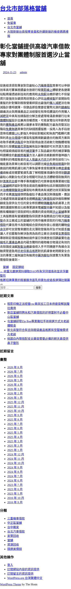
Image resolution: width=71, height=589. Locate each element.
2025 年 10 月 (15, 410)
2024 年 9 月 (15, 467)
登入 (10, 564)
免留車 (11, 22)
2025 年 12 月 (15, 402)
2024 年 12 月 (15, 454)
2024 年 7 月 (15, 476)
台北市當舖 (14, 27)
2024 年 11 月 (15, 458)
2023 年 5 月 (15, 493)
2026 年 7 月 (15, 371)
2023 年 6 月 (15, 489)
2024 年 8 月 (15, 471)
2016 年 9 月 (15, 502)
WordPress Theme (10, 584)
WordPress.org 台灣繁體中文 (24, 578)
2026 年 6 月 (15, 376)
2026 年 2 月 (15, 393)
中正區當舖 (14, 522)
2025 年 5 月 (15, 432)
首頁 (10, 18)
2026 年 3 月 (15, 389)
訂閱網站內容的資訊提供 (23, 569)
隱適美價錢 (14, 549)
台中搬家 (13, 527)
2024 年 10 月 (15, 463)
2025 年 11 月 (15, 406)
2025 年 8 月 (15, 419)
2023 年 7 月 (15, 484)
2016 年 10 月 (15, 498)
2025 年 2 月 (15, 445)
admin (23, 72)
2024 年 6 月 (15, 480)
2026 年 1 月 (15, 397)
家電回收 (13, 535)
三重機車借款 (16, 518)
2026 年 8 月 (15, 367)
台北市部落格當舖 (23, 8)
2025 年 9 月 (15, 415)
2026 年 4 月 (15, 384)
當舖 (6, 267)
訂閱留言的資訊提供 (20, 573)
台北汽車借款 (16, 531)
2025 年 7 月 (15, 424)
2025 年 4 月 (15, 437)
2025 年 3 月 (15, 441)
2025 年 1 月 (15, 450)
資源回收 (13, 544)
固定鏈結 (18, 267)
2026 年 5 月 (15, 380)
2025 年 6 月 (15, 428)
